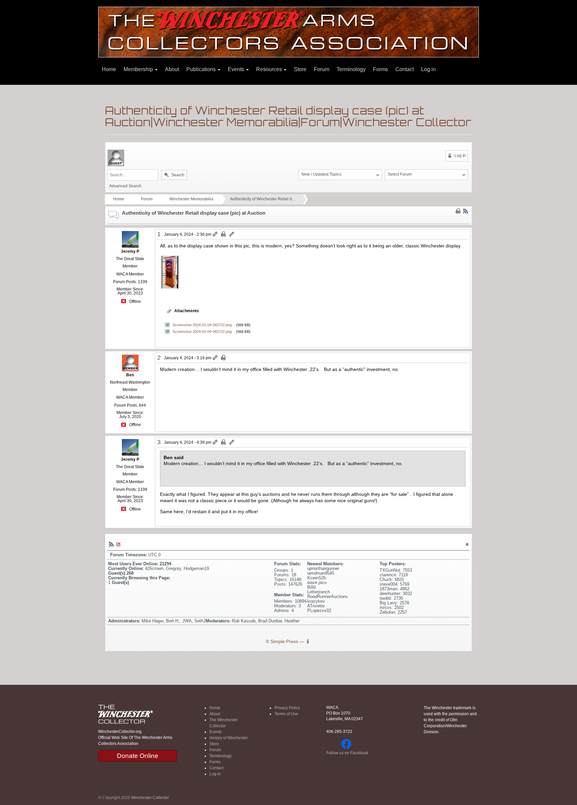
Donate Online (137, 755)
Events (236, 69)
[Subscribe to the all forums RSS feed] (111, 544)
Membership (139, 69)
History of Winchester (228, 738)
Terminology (351, 69)
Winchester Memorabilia (191, 199)
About (172, 69)
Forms (380, 69)
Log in (428, 69)
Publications (201, 69)
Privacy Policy (287, 708)
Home (109, 69)
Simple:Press (284, 641)
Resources (269, 69)
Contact (404, 69)
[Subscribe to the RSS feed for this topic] (465, 211)
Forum (321, 69)
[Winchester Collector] (288, 31)
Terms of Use (286, 714)
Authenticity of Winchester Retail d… (263, 199)
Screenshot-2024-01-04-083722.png (202, 325)
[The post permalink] (215, 234)
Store (300, 69)
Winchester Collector (150, 797)
